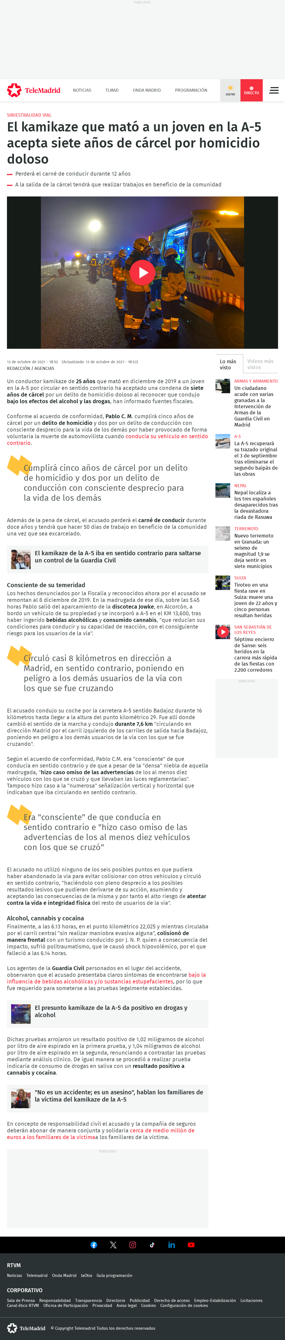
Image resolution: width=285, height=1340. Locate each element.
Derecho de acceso (172, 1301)
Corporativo (25, 1290)
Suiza (240, 578)
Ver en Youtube (191, 1245)
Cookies (148, 1306)
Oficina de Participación (65, 1306)
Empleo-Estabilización (215, 1301)
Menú (274, 90)
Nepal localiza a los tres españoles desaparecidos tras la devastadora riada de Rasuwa (222, 490)
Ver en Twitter (113, 1246)
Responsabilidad (55, 1301)
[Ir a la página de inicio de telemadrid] (33, 90)
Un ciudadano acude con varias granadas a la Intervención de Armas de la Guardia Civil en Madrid (222, 386)
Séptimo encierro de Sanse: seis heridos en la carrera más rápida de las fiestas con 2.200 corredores (222, 632)
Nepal (240, 486)
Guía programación (114, 1276)
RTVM (14, 1265)
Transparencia (88, 1301)
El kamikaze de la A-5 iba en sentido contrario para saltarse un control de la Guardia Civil (21, 559)
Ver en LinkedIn (171, 1245)
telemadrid (26, 1328)
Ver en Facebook (93, 1246)
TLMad (112, 90)
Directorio (115, 1301)
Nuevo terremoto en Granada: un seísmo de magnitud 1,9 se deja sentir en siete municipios (222, 533)
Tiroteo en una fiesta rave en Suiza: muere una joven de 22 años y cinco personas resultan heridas (222, 583)
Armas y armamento (256, 381)
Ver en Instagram (132, 1245)
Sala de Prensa (21, 1301)
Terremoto (246, 529)
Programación (191, 90)
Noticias (82, 90)
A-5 (237, 436)
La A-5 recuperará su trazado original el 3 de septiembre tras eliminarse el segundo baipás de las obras (222, 441)
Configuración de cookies (184, 1306)
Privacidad (102, 1306)
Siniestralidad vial (29, 115)
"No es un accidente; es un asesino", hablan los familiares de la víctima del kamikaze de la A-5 (21, 1098)
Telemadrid (37, 1276)
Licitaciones (251, 1301)
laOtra (86, 1276)
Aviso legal (127, 1306)
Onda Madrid (147, 90)
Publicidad (140, 1301)
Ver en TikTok (152, 1246)
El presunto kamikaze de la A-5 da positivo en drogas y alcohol (21, 1014)
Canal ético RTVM (23, 1306)
